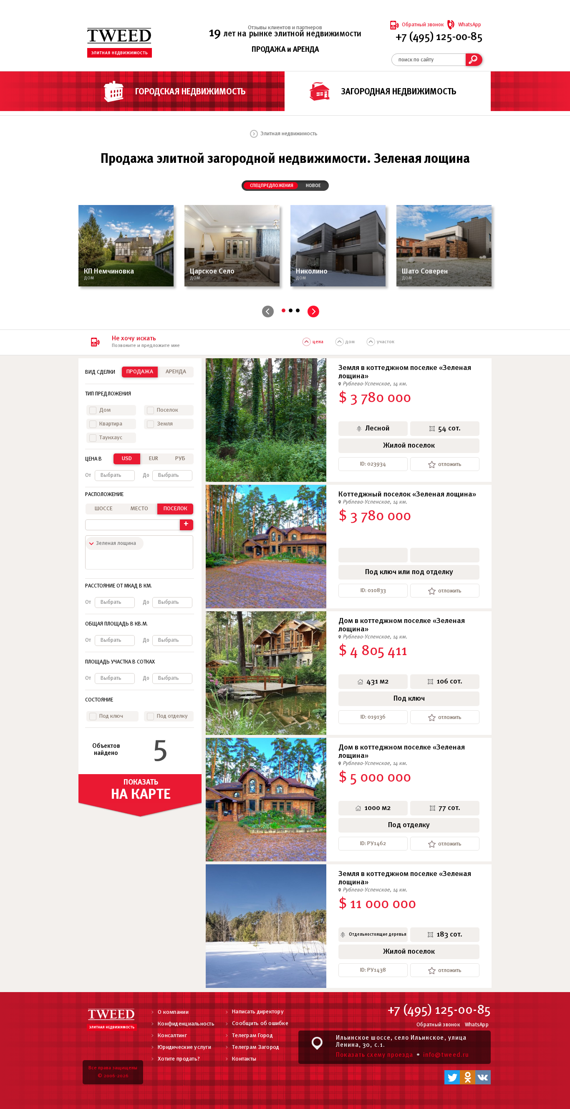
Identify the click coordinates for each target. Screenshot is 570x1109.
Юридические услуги (184, 1047)
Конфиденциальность (186, 1024)
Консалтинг (172, 1035)
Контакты (244, 1059)
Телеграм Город (252, 1035)
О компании (173, 1012)
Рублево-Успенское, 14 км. (375, 384)
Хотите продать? (179, 1059)
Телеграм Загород (255, 1047)
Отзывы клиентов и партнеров (285, 27)
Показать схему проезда (374, 1055)
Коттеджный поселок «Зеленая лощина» (407, 494)
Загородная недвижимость (399, 92)
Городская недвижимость (190, 92)
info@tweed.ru (446, 1055)
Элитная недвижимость (289, 134)
